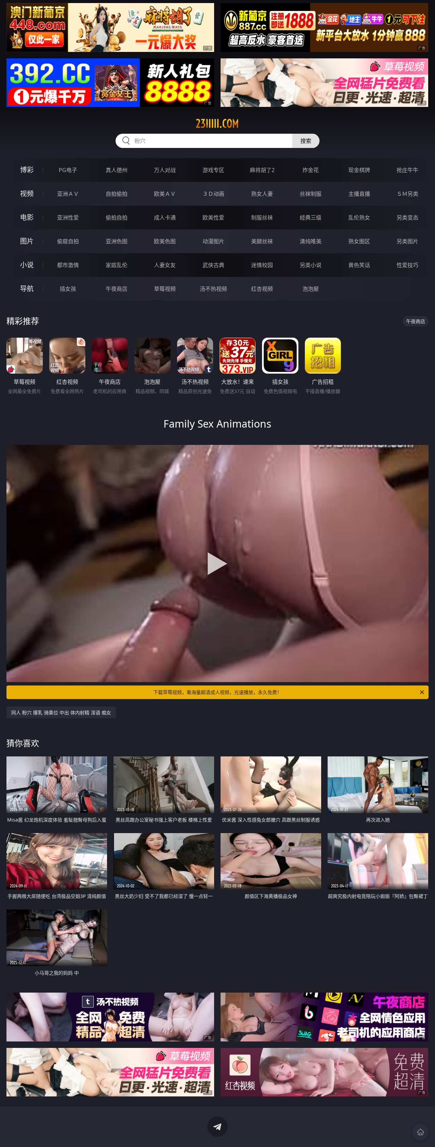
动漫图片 (213, 241)
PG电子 (68, 170)
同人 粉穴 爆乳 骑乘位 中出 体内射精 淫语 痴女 (61, 712)
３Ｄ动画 (213, 194)
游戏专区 (213, 170)
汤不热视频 (213, 289)
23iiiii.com (217, 123)
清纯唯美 (310, 241)
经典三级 (310, 217)
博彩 (27, 169)
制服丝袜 (262, 217)
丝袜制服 (310, 194)
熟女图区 (359, 241)
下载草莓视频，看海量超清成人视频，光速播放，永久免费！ (217, 692)
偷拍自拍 (116, 217)
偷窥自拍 (68, 241)
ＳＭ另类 (407, 194)
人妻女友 (165, 265)
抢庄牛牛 (407, 170)
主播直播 (359, 194)
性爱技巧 (407, 265)
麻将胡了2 (262, 170)
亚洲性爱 (68, 217)
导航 (27, 288)
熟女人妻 (262, 194)
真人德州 (116, 170)
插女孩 (68, 289)
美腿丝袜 (262, 241)
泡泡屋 (310, 289)
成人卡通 (165, 217)
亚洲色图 (116, 241)
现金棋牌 (359, 170)
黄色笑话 (359, 265)
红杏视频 (262, 289)
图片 (27, 241)
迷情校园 (262, 265)
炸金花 (310, 170)
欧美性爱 (213, 217)
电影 (27, 217)
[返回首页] (420, 1132)
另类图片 (407, 241)
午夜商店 (116, 289)
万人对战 (165, 170)
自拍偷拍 (116, 194)
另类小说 (310, 265)
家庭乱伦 (116, 265)
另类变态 (407, 217)
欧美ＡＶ (165, 194)
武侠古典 (213, 265)
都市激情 (68, 265)
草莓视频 (165, 289)
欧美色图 (165, 241)
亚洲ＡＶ (68, 194)
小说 (27, 264)
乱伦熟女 (359, 217)
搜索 (305, 141)
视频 (27, 193)
